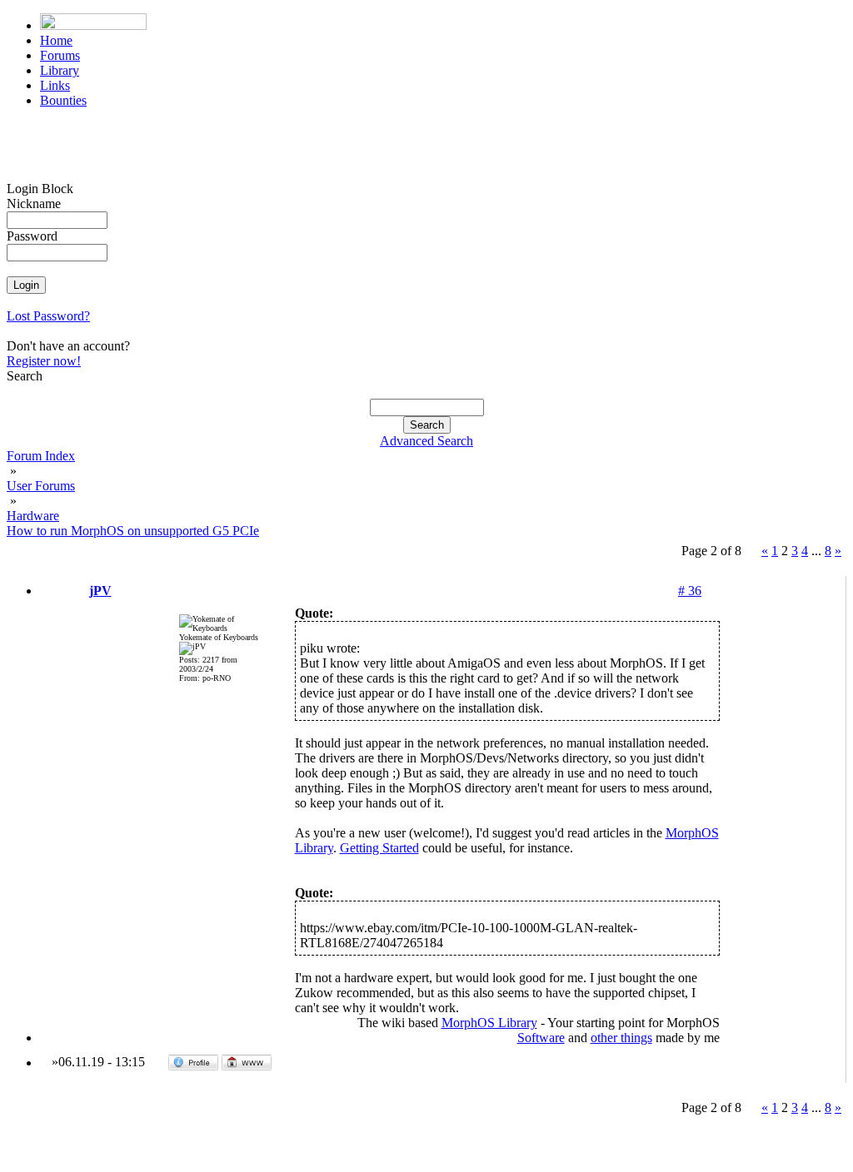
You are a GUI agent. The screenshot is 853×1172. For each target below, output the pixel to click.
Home (56, 40)
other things (621, 1037)
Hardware (33, 516)
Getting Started (379, 848)
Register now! (44, 361)
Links (55, 85)
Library (59, 70)
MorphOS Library (489, 1023)
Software (541, 1037)
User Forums (41, 486)
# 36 (689, 591)
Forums (60, 55)
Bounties (63, 100)
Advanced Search (426, 441)
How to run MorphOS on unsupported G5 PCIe (133, 531)
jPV (100, 591)
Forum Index (41, 456)
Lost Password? (48, 316)
